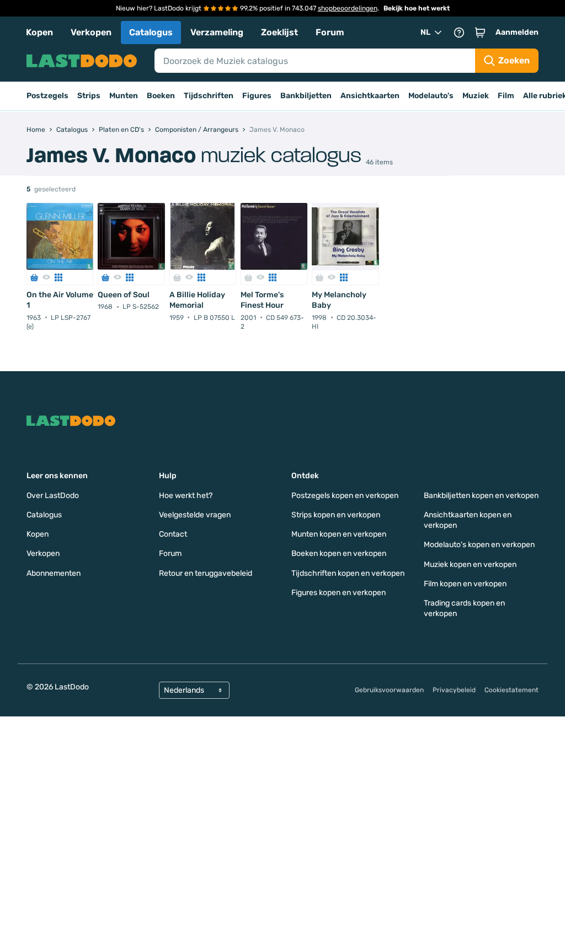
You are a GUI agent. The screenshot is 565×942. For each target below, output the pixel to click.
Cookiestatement (511, 690)
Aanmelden (517, 32)
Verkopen (91, 32)
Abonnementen (53, 573)
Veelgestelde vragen (195, 515)
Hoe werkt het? (185, 495)
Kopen (39, 32)
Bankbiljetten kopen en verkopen (481, 495)
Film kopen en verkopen (465, 583)
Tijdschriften (208, 95)
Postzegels (47, 95)
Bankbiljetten (306, 95)
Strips (88, 95)
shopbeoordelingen (347, 8)
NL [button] (425, 32)
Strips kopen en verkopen (335, 515)
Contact (173, 534)
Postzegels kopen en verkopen (344, 495)
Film (506, 95)
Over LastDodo (52, 495)
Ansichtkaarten (369, 95)
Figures (256, 95)
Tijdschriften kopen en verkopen (347, 573)
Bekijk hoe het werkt (416, 8)
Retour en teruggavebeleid (205, 573)
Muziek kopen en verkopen (470, 564)
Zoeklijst (279, 32)
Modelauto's (431, 95)
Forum (330, 32)
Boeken (161, 95)
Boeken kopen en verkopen (338, 553)
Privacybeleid (454, 690)
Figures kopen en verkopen (338, 592)
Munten (123, 95)
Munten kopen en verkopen (338, 534)
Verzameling (216, 32)
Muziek (475, 95)
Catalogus (151, 32)
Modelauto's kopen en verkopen (479, 544)
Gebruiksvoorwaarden (389, 690)
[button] (480, 32)
